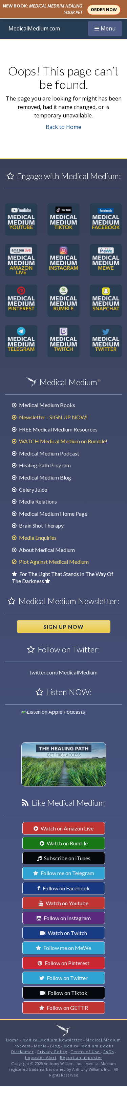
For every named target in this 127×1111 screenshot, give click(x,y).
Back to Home (63, 127)
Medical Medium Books (46, 405)
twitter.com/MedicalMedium (63, 672)
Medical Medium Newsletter (52, 1039)
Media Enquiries (37, 537)
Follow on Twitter (67, 978)
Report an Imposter (81, 1057)
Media (40, 1045)
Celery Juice (32, 489)
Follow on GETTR (67, 1007)
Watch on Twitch (67, 933)
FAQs (108, 1051)
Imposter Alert (41, 1057)
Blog (55, 1045)
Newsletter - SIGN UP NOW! (53, 417)
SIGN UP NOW (63, 626)
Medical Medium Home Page (52, 513)
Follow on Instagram (67, 918)
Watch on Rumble (67, 843)
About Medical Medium (46, 550)
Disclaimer (22, 1051)
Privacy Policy (52, 1051)
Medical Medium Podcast (48, 453)
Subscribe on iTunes (66, 858)
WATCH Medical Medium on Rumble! (62, 441)
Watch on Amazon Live (66, 828)
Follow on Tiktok (67, 993)
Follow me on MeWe (66, 948)
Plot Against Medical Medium (53, 561)
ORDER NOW (104, 10)
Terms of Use (86, 1051)
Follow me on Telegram (67, 873)
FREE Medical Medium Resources (58, 429)
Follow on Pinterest (66, 963)
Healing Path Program (44, 465)
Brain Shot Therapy (41, 525)
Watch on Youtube (66, 903)
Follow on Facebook (66, 888)
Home (12, 1039)
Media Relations (37, 501)
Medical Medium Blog (44, 477)
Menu (107, 30)
